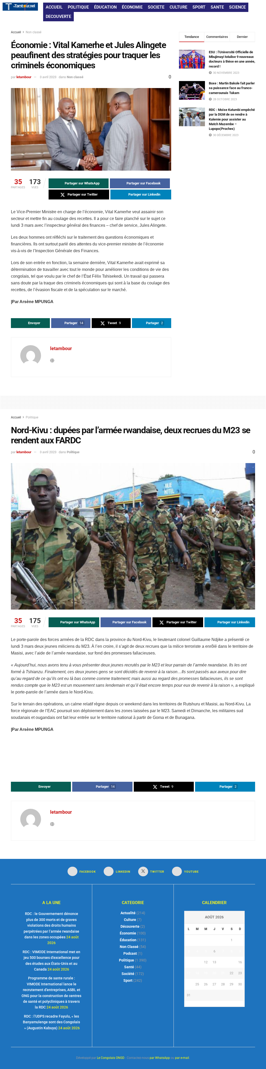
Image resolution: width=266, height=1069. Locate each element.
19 (206, 973)
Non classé (33, 32)
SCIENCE (237, 7)
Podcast (130, 953)
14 (223, 962)
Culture (130, 920)
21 (223, 973)
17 (188, 973)
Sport (127, 980)
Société (128, 974)
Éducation (128, 940)
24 (188, 984)
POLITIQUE (78, 7)
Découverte (130, 926)
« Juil (213, 1004)
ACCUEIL (54, 7)
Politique (32, 417)
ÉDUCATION (105, 7)
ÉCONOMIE (132, 7)
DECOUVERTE (58, 16)
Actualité (128, 913)
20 (214, 973)
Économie (128, 933)
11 (197, 962)
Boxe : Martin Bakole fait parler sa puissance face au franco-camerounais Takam (232, 88)
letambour (23, 77)
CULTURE (178, 7)
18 (197, 973)
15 (231, 962)
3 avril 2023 (48, 77)
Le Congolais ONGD (110, 1058)
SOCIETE (156, 7)
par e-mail (182, 1058)
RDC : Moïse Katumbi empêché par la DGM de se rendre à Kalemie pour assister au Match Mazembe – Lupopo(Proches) (232, 119)
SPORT (198, 7)
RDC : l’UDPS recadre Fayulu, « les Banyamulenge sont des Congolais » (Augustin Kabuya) (51, 1022)
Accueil (16, 32)
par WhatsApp (160, 1058)
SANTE (217, 7)
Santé (129, 967)
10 (188, 962)
